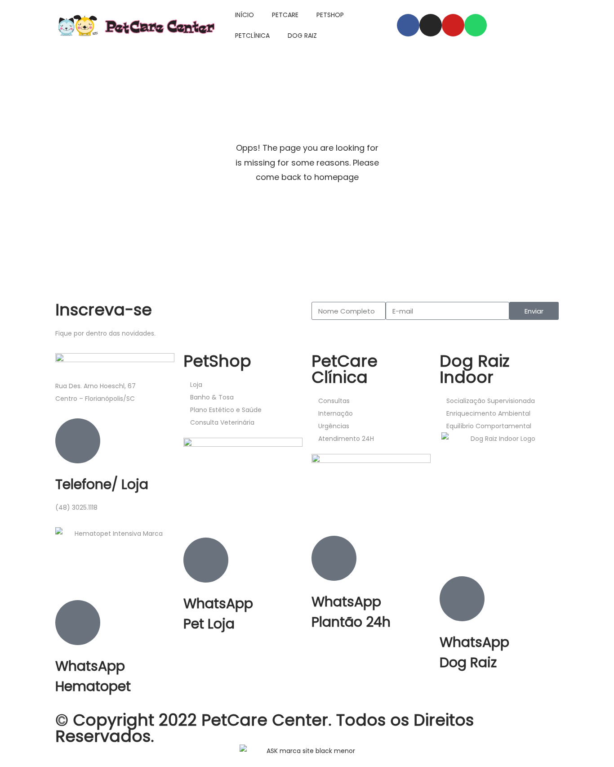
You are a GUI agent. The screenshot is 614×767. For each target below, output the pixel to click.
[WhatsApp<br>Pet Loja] (205, 560)
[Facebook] (408, 25)
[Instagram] (430, 25)
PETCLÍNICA (252, 35)
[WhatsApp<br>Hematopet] (77, 622)
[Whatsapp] (475, 25)
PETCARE (285, 14)
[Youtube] (453, 25)
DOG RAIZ (302, 35)
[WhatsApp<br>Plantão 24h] (333, 558)
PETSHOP (330, 14)
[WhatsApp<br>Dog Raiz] (462, 598)
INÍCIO (244, 14)
